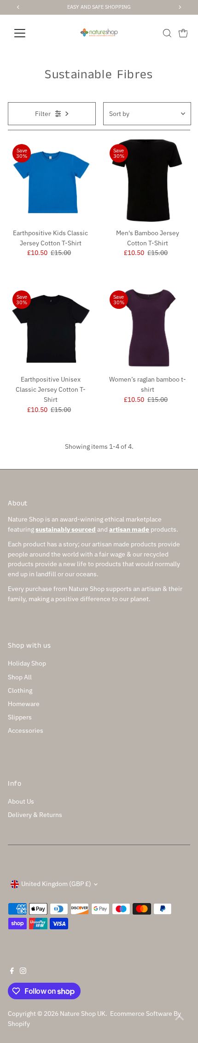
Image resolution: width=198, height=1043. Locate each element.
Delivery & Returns (35, 815)
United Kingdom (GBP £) (56, 884)
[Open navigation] (30, 33)
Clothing (20, 690)
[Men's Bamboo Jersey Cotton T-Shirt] (147, 182)
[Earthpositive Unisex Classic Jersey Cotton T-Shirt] (50, 328)
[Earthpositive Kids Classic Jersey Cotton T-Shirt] (50, 182)
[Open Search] (167, 33)
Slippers (20, 717)
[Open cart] (183, 33)
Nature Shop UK (82, 1013)
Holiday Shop (27, 663)
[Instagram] (23, 972)
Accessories (25, 730)
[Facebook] (12, 972)
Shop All (20, 677)
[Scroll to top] (179, 1017)
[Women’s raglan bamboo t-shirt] (147, 328)
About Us (21, 801)
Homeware (24, 704)
